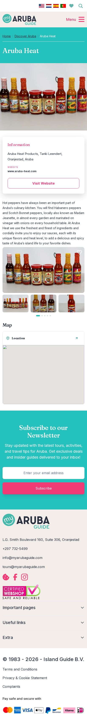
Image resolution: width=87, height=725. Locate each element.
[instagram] (24, 577)
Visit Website (43, 183)
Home (7, 36)
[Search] (80, 6)
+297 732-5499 (15, 549)
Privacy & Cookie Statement (25, 678)
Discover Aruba (25, 36)
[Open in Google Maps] (76, 338)
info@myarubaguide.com (22, 558)
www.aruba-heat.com (22, 171)
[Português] (63, 6)
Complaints (11, 686)
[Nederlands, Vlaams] (49, 6)
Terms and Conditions (20, 669)
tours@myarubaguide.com (24, 567)
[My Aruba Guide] (19, 19)
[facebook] (15, 577)
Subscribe (43, 488)
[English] (41, 6)
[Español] (56, 6)
